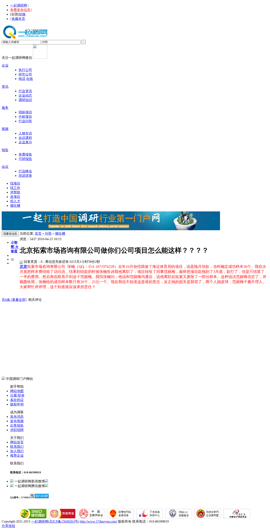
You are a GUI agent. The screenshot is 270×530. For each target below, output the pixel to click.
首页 (38, 233)
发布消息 (17, 416)
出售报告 (17, 425)
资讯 (5, 86)
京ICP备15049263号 (63, 521)
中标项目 (25, 116)
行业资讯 (25, 91)
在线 (29, 79)
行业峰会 (25, 171)
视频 (5, 129)
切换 (22, 14)
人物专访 (25, 133)
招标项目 (25, 112)
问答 (48, 233)
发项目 (15, 197)
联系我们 (17, 446)
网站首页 (17, 442)
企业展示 (25, 142)
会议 (5, 166)
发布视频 (17, 421)
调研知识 (25, 100)
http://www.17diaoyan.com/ (98, 521)
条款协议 (17, 400)
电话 (22, 79)
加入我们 (17, 451)
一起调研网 (18, 5)
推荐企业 (17, 455)
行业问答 (25, 121)
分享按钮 (8, 526)
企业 (5, 65)
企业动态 (25, 95)
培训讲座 (25, 175)
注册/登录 (17, 395)
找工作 (15, 188)
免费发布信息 (20, 10)
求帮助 (15, 192)
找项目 (15, 183)
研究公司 (25, 74)
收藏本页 (18, 19)
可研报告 (25, 159)
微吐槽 (15, 205)
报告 (5, 150)
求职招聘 (17, 430)
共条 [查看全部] (14, 299)
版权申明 (17, 404)
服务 (5, 108)
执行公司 (25, 70)
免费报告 (25, 154)
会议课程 (25, 138)
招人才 (15, 201)
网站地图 (17, 391)
